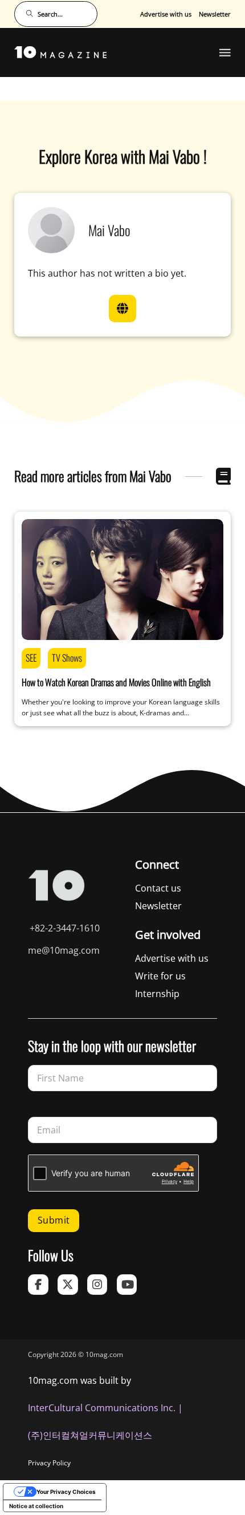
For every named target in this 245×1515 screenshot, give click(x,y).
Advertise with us (165, 14)
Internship (157, 993)
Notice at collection (36, 1505)
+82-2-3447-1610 (65, 928)
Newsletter (215, 14)
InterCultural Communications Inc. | (105, 1407)
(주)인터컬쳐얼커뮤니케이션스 (90, 1435)
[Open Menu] (225, 52)
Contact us (158, 888)
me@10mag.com (64, 950)
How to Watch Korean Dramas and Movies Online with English (116, 682)
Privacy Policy (49, 1463)
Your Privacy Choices (66, 1491)
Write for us (160, 976)
